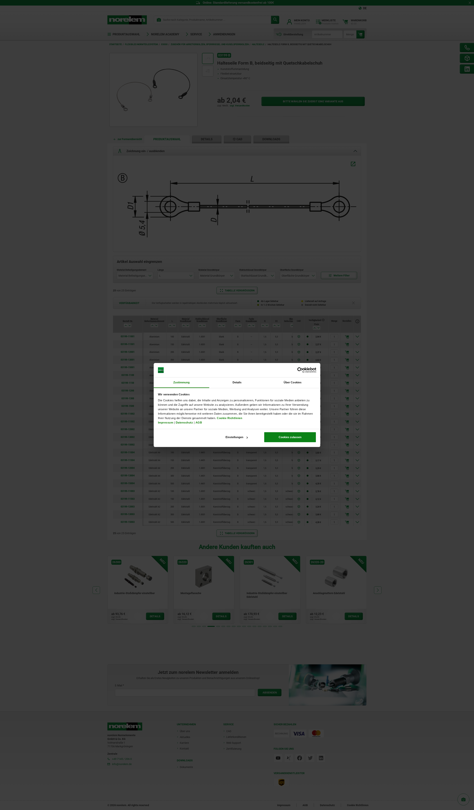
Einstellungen (234, 437)
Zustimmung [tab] (181, 382)
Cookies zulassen (290, 437)
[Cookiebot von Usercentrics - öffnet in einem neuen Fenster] (300, 370)
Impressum (165, 422)
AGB (199, 422)
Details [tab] (237, 382)
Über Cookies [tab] (292, 382)
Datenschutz (184, 422)
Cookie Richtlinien (229, 418)
